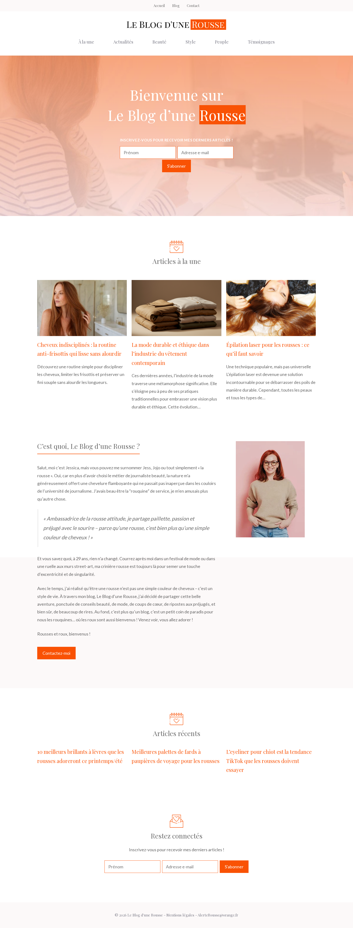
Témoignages (261, 42)
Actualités (123, 42)
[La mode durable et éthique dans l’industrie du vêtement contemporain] (176, 332)
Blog (176, 5)
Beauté (159, 42)
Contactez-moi (56, 653)
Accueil (159, 5)
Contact (193, 5)
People (222, 42)
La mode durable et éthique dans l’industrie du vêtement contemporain (170, 353)
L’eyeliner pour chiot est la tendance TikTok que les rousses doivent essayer (269, 760)
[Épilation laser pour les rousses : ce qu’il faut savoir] (271, 332)
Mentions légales (180, 915)
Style (191, 42)
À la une (86, 42)
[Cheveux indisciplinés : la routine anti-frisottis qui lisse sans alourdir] (82, 332)
